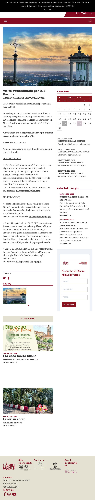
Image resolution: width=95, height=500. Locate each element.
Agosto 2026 (74, 97)
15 (84, 114)
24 (60, 123)
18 (64, 118)
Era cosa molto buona (19, 356)
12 (69, 114)
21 (79, 118)
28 (79, 123)
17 (60, 118)
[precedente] (59, 97)
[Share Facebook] (8, 278)
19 (69, 118)
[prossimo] (90, 97)
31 (60, 128)
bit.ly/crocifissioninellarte (28, 190)
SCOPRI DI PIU (65, 215)
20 (74, 118)
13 (74, 114)
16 (89, 114)
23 (89, 118)
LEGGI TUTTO (10, 362)
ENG (90, 21)
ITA (90, 19)
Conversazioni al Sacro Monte (73, 151)
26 (69, 123)
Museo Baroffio (27, 136)
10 (60, 114)
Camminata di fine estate (70, 162)
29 (84, 123)
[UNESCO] (24, 467)
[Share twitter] (4, 278)
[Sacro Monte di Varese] (5, 494)
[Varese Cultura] (14, 494)
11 (64, 114)
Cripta (41, 132)
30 (89, 123)
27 (74, 123)
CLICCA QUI (69, 6)
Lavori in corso (14, 419)
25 (64, 123)
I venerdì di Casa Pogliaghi (71, 141)
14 (79, 114)
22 (84, 118)
